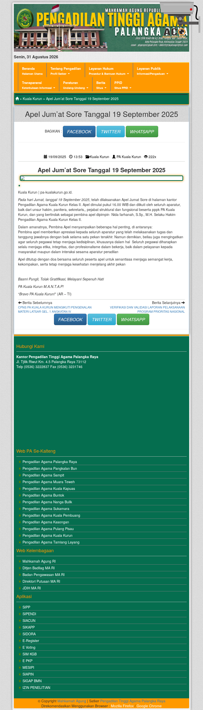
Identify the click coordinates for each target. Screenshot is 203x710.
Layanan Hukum (107, 70)
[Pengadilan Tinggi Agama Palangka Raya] (17, 98)
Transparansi (37, 85)
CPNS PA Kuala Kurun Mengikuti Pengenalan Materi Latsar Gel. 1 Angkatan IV (55, 309)
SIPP (26, 607)
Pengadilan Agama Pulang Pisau (48, 528)
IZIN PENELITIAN (36, 687)
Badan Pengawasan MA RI (44, 574)
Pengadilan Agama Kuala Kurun (48, 535)
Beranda (32, 70)
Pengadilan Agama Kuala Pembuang (51, 515)
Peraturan (74, 85)
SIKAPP (29, 627)
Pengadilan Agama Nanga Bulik (47, 501)
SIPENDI (29, 613)
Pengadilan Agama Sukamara (46, 508)
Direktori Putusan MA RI (41, 581)
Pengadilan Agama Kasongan (46, 521)
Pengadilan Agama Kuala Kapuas (49, 488)
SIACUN (29, 620)
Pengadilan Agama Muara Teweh (49, 481)
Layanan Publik (151, 70)
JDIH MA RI (32, 587)
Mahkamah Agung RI (39, 561)
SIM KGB (30, 653)
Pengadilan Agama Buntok (43, 495)
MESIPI (28, 667)
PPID (121, 85)
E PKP (27, 660)
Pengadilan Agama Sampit (43, 475)
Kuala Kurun (32, 98)
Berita (100, 85)
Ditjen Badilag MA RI (39, 567)
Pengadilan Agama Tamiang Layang (51, 542)
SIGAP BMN (32, 680)
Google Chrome (149, 705)
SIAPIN (28, 674)
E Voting (29, 647)
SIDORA (29, 633)
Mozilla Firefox (122, 705)
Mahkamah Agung (71, 700)
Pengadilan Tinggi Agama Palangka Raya (132, 700)
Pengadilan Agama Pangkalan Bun (50, 468)
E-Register (31, 640)
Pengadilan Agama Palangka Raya (50, 461)
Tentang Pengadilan (66, 70)
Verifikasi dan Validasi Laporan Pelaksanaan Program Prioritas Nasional (147, 309)
